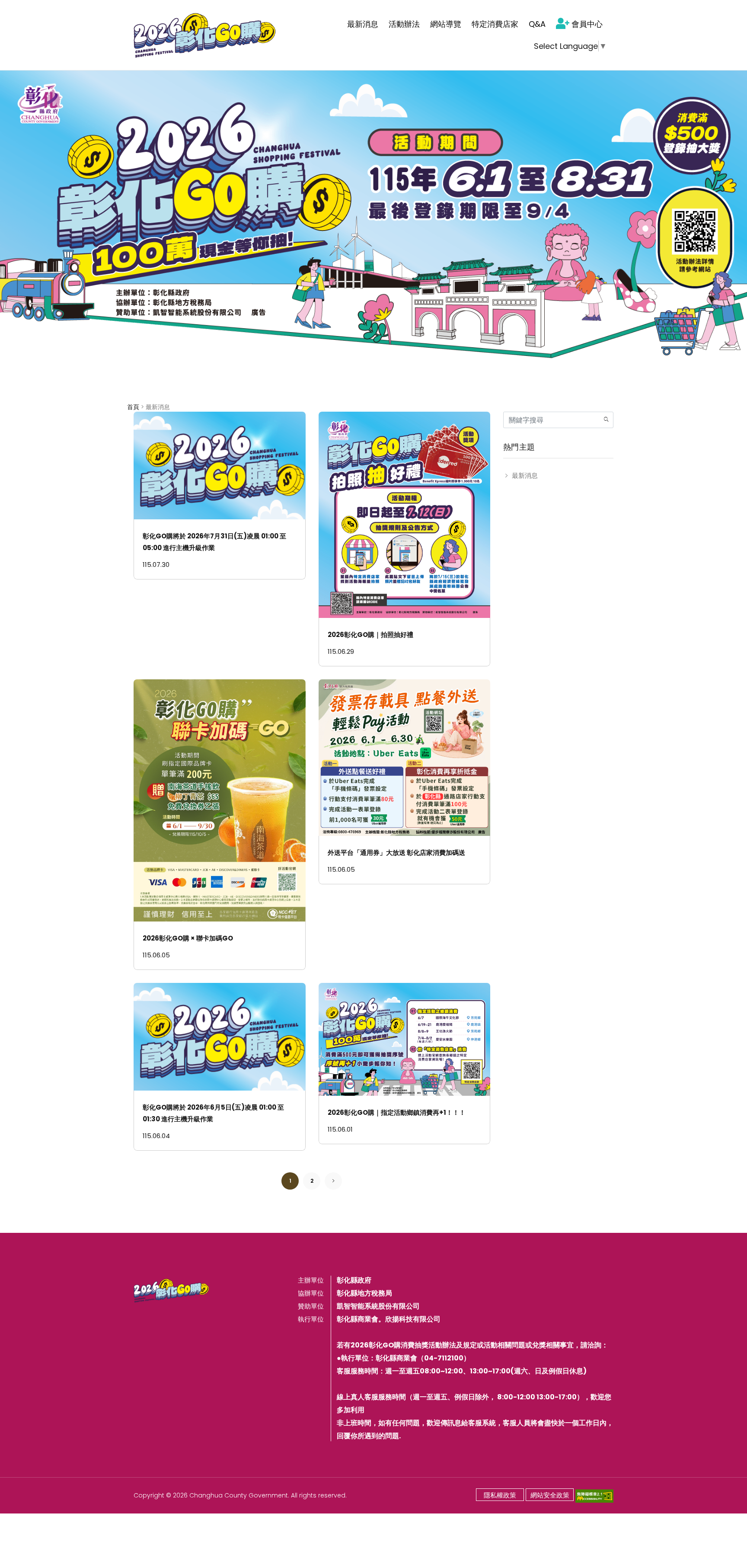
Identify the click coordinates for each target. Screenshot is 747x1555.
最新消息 (362, 24)
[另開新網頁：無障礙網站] (594, 1495)
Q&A (537, 24)
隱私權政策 (500, 1495)
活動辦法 (404, 24)
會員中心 (587, 24)
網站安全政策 (549, 1495)
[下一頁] (333, 1180)
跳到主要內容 (27, 10)
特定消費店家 (495, 24)
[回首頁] (205, 35)
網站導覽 (445, 24)
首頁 (133, 407)
